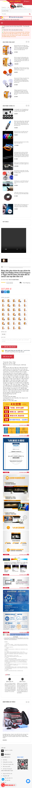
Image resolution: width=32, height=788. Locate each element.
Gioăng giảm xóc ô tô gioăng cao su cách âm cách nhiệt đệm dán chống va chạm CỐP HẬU (21, 110)
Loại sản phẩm (5, 10)
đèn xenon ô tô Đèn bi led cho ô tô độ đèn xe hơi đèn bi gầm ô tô (21, 163)
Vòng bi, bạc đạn (6, 780)
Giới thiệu (5, 760)
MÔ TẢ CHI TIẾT (7, 356)
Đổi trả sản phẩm (6, 766)
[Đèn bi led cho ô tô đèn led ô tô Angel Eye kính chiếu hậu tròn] (8, 136)
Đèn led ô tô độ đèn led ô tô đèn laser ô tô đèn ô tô (21, 142)
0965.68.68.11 (7, 754)
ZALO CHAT (20, 757)
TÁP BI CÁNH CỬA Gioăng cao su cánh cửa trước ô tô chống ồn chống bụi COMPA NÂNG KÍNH (21, 205)
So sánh (17, 3)
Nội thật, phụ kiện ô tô (7, 778)
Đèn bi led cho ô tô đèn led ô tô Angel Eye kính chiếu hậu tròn (21, 132)
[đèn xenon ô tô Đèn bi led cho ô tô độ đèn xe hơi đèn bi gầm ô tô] (8, 166)
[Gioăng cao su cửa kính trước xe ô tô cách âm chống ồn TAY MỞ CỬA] (8, 186)
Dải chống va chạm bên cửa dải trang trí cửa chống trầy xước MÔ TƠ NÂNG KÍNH (21, 171)
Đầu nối (4, 782)
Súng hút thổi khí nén (7, 773)
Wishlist (27, 1)
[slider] (3, 282)
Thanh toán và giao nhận (8, 764)
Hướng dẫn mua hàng (7, 762)
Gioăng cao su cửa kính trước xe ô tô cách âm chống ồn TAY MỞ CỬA (21, 182)
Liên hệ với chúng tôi (7, 768)
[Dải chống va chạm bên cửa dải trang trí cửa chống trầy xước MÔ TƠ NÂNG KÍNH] (8, 175)
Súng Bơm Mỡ (6, 775)
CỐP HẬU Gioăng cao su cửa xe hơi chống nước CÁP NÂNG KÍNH (21, 193)
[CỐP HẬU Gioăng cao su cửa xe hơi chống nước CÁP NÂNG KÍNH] (8, 197)
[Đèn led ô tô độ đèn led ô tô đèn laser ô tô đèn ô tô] (8, 146)
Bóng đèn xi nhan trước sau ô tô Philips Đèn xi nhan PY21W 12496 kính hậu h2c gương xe (21, 69)
